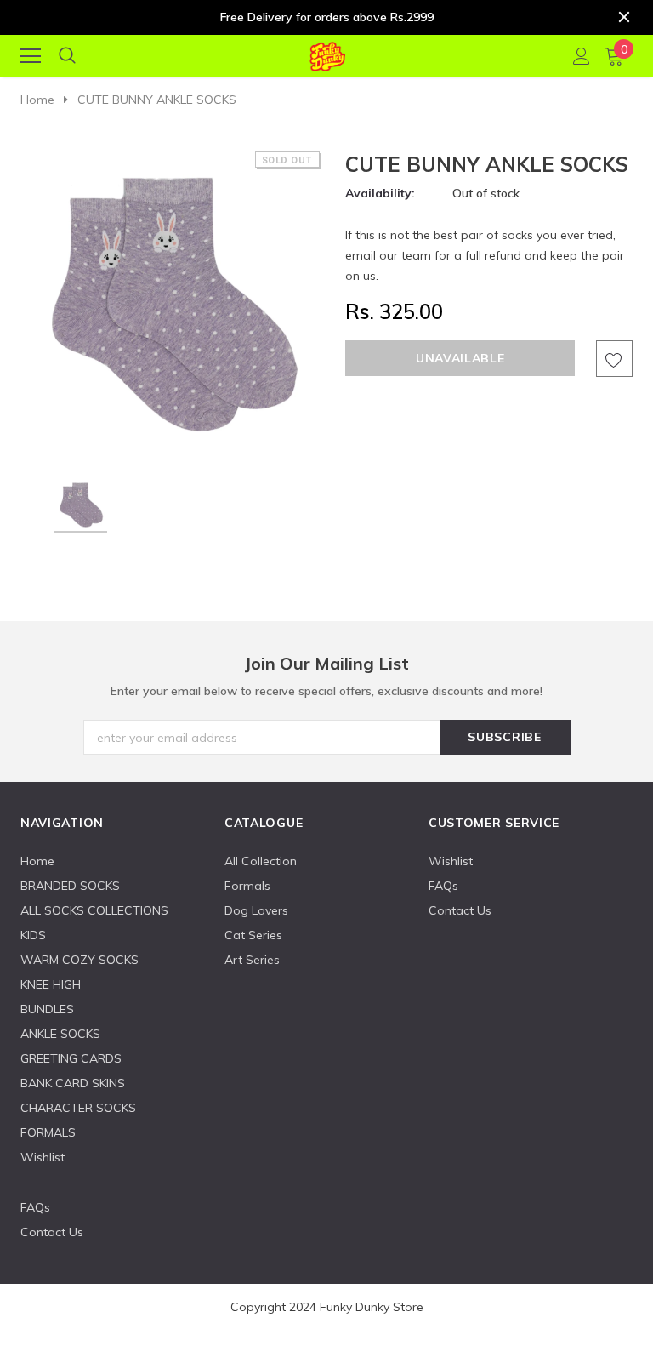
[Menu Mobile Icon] (30, 56)
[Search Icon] (67, 56)
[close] (624, 17)
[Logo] (326, 54)
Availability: (380, 193)
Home (37, 99)
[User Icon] (581, 56)
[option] (171, 302)
